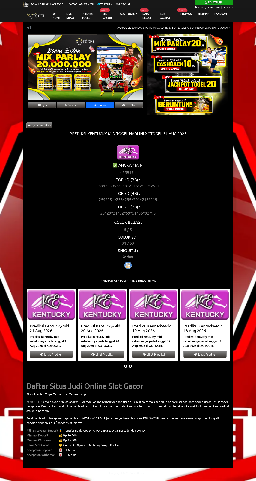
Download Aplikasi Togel (48, 4)
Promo (101, 105)
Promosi (186, 13)
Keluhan (203, 13)
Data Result (146, 15)
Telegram (106, 4)
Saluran (72, 105)
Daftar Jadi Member (81, 4)
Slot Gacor (107, 15)
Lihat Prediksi (52, 354)
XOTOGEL (33, 401)
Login (43, 105)
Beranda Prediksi (40, 125)
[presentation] (125, 366)
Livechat (124, 4)
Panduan (220, 13)
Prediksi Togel (87, 15)
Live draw (70, 15)
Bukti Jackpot (165, 15)
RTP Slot (130, 105)
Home (56, 17)
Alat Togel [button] (127, 13)
